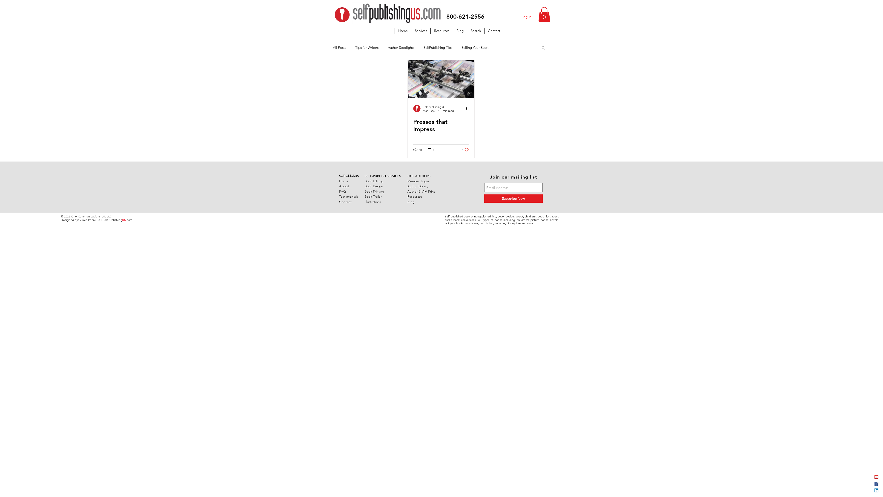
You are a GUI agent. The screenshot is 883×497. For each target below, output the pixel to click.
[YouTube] (876, 477)
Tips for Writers (366, 47)
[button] (544, 14)
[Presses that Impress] (441, 79)
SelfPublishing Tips (438, 47)
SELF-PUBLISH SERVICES (383, 176)
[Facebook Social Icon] (876, 484)
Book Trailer (373, 196)
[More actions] (468, 108)
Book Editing (374, 181)
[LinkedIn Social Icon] (876, 490)
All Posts (339, 47)
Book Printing (374, 191)
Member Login (418, 181)
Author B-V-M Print (421, 191)
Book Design (374, 186)
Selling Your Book (475, 47)
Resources (414, 196)
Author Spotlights (401, 47)
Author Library (417, 186)
